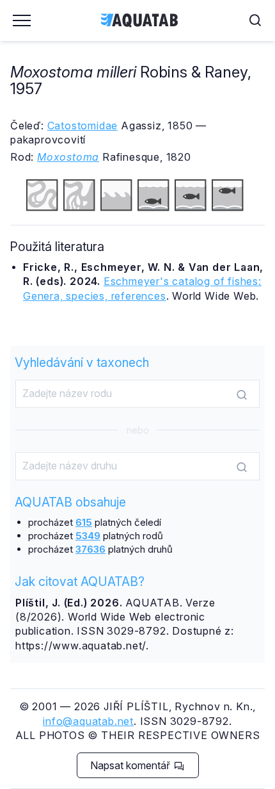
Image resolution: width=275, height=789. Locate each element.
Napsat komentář (131, 765)
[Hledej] (241, 394)
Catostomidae (82, 125)
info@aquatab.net (88, 721)
